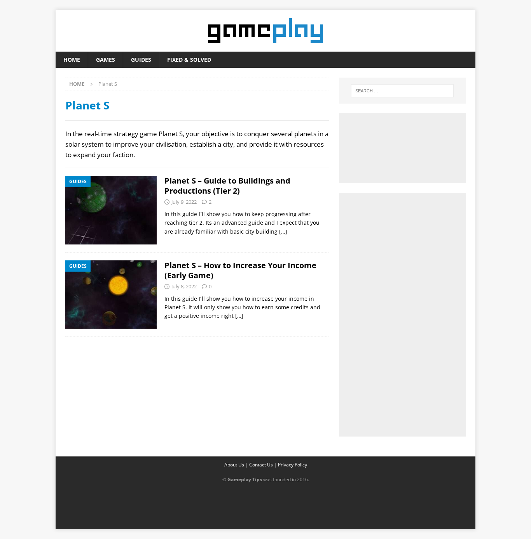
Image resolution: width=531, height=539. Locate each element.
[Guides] (111, 210)
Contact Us (261, 464)
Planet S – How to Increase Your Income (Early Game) (240, 270)
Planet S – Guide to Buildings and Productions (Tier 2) (227, 185)
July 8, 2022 (184, 286)
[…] (283, 231)
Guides (141, 59)
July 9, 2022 (184, 201)
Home (71, 59)
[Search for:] (402, 90)
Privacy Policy (292, 464)
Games (105, 59)
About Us (234, 464)
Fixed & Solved (189, 59)
